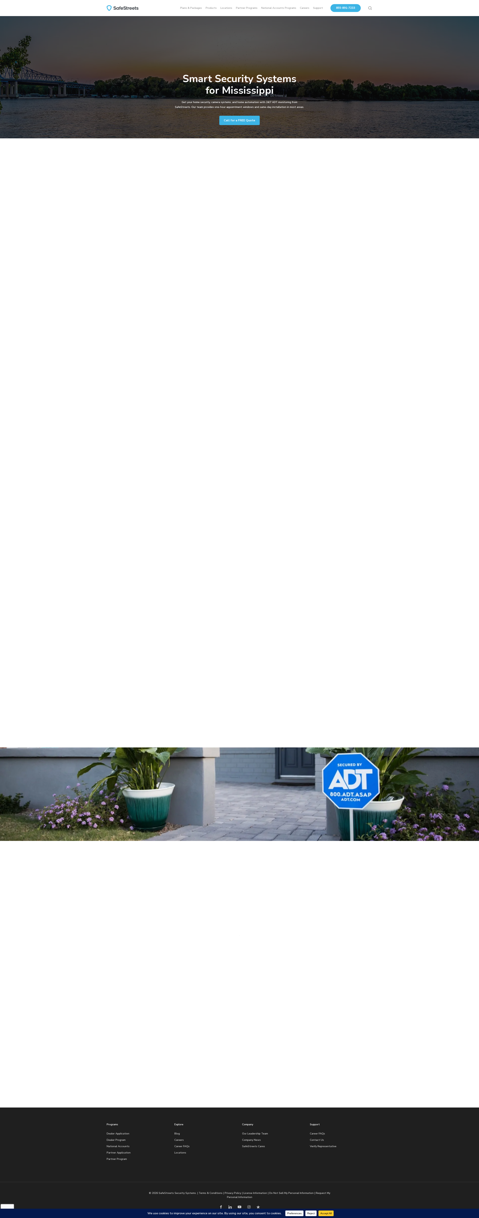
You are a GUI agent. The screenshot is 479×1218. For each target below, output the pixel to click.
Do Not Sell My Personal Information (291, 1193)
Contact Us (317, 1140)
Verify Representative (323, 1146)
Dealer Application (118, 1133)
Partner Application (119, 1152)
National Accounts (118, 1146)
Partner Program (117, 1159)
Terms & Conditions (210, 1193)
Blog (177, 1133)
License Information (255, 1193)
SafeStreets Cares (253, 1146)
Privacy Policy (233, 1193)
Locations (180, 1152)
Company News (251, 1140)
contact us (235, 218)
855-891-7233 (345, 8)
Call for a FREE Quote (239, 120)
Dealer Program (116, 1140)
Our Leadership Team (255, 1133)
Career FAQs (182, 1146)
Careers (179, 1140)
